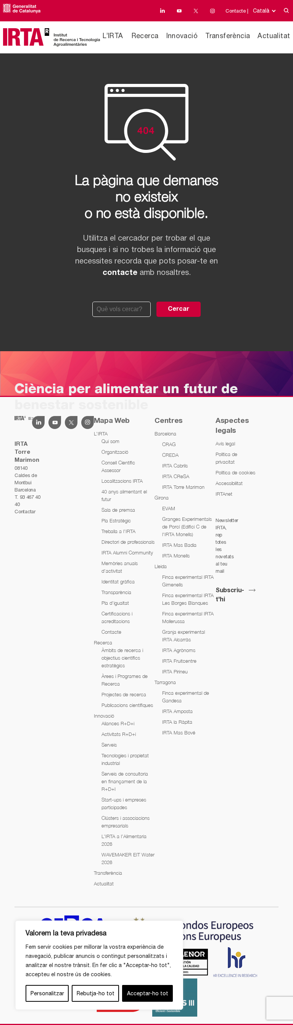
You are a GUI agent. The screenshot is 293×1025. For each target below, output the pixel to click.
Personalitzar (47, 993)
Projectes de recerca (123, 694)
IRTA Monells (176, 556)
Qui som (110, 441)
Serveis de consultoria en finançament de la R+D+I (124, 781)
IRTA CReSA (175, 476)
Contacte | (236, 11)
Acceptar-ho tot (147, 993)
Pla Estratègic (116, 520)
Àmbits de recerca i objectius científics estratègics (122, 657)
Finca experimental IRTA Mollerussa (188, 617)
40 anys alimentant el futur (124, 495)
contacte (120, 273)
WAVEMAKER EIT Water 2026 (128, 858)
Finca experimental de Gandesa (185, 697)
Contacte (111, 632)
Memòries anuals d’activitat (119, 567)
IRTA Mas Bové (178, 732)
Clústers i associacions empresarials (125, 822)
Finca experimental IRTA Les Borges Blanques (188, 599)
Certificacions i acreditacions (116, 617)
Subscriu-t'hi (230, 595)
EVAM (168, 508)
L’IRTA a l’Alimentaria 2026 (123, 840)
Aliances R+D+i (117, 723)
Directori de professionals (128, 542)
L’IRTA (113, 36)
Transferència (227, 36)
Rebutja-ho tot (95, 993)
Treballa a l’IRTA (118, 531)
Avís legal (225, 443)
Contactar (24, 511)
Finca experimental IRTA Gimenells (188, 581)
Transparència (116, 592)
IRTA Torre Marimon (183, 487)
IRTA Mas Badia (179, 545)
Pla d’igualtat (115, 603)
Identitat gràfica (118, 581)
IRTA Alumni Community (127, 552)
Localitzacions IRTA (122, 481)
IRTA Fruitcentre (179, 661)
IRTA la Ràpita (177, 722)
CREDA (170, 455)
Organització (114, 452)
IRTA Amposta (177, 711)
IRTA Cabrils (175, 466)
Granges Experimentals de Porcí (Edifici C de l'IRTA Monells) (187, 526)
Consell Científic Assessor (118, 466)
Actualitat (274, 36)
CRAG (169, 444)
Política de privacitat (226, 458)
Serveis (109, 745)
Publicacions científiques (127, 705)
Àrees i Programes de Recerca (124, 680)
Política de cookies (235, 472)
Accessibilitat (229, 483)
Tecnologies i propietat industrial (125, 759)
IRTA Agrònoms (178, 650)
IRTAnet (224, 494)
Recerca (145, 36)
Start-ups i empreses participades (123, 803)
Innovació (182, 36)
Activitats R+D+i (118, 734)
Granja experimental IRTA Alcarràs (183, 636)
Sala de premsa (118, 510)
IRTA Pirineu (175, 671)
